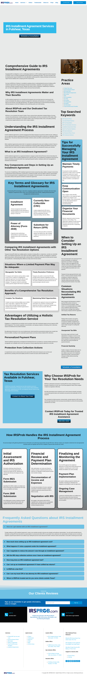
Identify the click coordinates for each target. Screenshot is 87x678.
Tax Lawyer (66, 100)
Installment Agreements (13, 647)
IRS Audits (10, 641)
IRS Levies (66, 94)
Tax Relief (66, 103)
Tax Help (66, 98)
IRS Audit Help (67, 91)
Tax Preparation (67, 101)
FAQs (51, 2)
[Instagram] (79, 661)
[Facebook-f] (66, 661)
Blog (56, 2)
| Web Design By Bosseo (78, 672)
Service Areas (31, 644)
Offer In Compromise (12, 642)
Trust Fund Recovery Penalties (71, 106)
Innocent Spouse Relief (69, 89)
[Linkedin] (73, 661)
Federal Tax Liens (68, 88)
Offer (65, 95)
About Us (45, 2)
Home (16, 2)
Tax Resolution (67, 104)
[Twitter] (68, 661)
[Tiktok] (77, 661)
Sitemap (70, 657)
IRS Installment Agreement (70, 92)
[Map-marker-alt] (75, 661)
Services (22, 2)
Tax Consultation (68, 97)
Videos (30, 2)
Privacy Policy (71, 655)
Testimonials (37, 2)
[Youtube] (71, 661)
